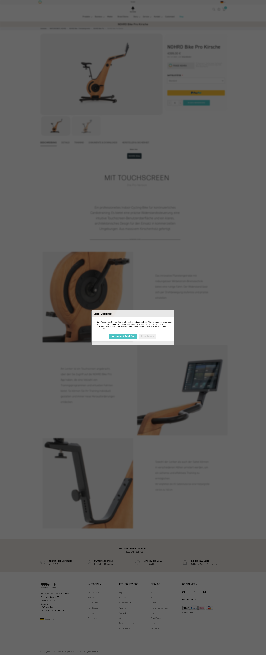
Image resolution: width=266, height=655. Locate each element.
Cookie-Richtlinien (159, 324)
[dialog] (133, 327)
